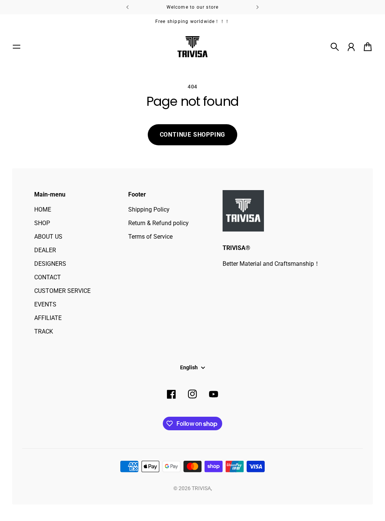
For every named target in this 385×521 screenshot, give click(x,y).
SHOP (42, 223)
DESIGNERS (50, 263)
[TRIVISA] (192, 46)
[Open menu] (16, 46)
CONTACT (47, 277)
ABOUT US (48, 236)
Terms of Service (150, 236)
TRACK (43, 331)
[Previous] (127, 7)
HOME (42, 209)
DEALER (45, 250)
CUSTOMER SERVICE (62, 290)
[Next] (257, 7)
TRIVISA (201, 488)
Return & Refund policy (158, 223)
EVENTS (45, 304)
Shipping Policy (149, 209)
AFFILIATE (48, 317)
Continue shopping (193, 134)
